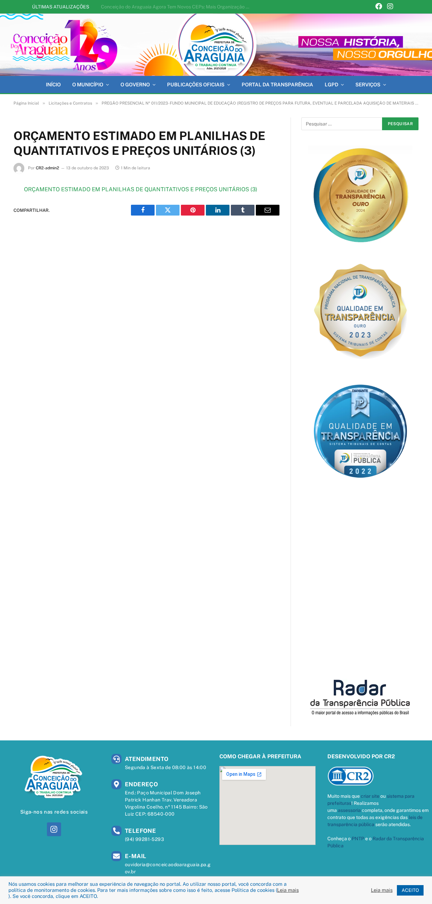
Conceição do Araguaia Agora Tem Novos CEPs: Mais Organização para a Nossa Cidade (177, 6)
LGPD (331, 84)
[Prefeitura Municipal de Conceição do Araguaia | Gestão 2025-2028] (216, 44)
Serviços (367, 84)
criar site (370, 796)
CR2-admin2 (47, 168)
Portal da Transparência (277, 84)
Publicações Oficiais (195, 84)
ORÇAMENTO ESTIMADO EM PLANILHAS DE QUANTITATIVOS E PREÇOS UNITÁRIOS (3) (140, 189)
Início (53, 84)
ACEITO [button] (410, 890)
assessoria (349, 810)
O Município (87, 84)
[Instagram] (390, 7)
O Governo (135, 84)
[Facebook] (378, 7)
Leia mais (288, 890)
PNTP (358, 838)
